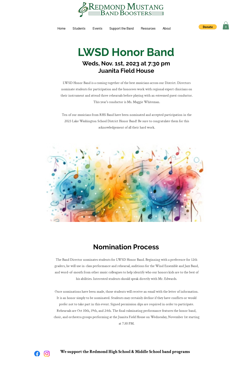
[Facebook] (37, 354)
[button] (208, 26)
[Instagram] (47, 354)
